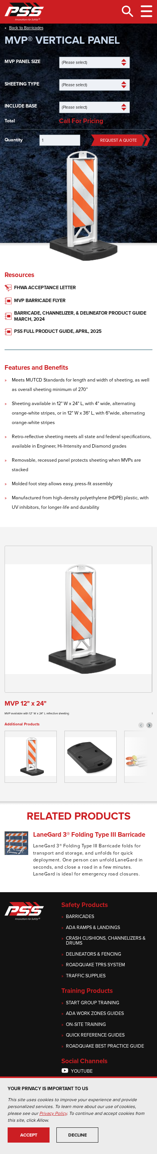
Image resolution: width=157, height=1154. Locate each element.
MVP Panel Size (22, 62)
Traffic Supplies (86, 976)
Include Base (21, 106)
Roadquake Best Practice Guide (105, 1046)
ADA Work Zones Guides (95, 1013)
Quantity (13, 140)
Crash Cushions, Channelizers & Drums (106, 941)
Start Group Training (92, 1002)
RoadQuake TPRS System (95, 964)
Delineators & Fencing (93, 954)
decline (77, 1135)
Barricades (80, 916)
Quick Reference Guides (95, 1035)
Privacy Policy (53, 1113)
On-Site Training (86, 1024)
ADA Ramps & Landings (93, 927)
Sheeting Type (22, 84)
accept (28, 1135)
